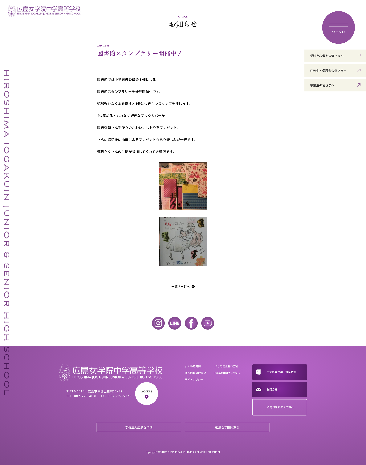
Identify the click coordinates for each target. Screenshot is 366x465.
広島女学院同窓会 (227, 427)
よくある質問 (193, 366)
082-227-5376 (119, 396)
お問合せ (272, 389)
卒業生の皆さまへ (322, 85)
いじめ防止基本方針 (226, 366)
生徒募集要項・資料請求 (281, 372)
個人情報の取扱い (195, 373)
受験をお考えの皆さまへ (327, 55)
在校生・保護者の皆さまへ (328, 70)
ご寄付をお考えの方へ (280, 407)
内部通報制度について (227, 373)
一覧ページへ (180, 286)
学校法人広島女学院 (138, 427)
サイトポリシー (194, 379)
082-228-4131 (85, 396)
